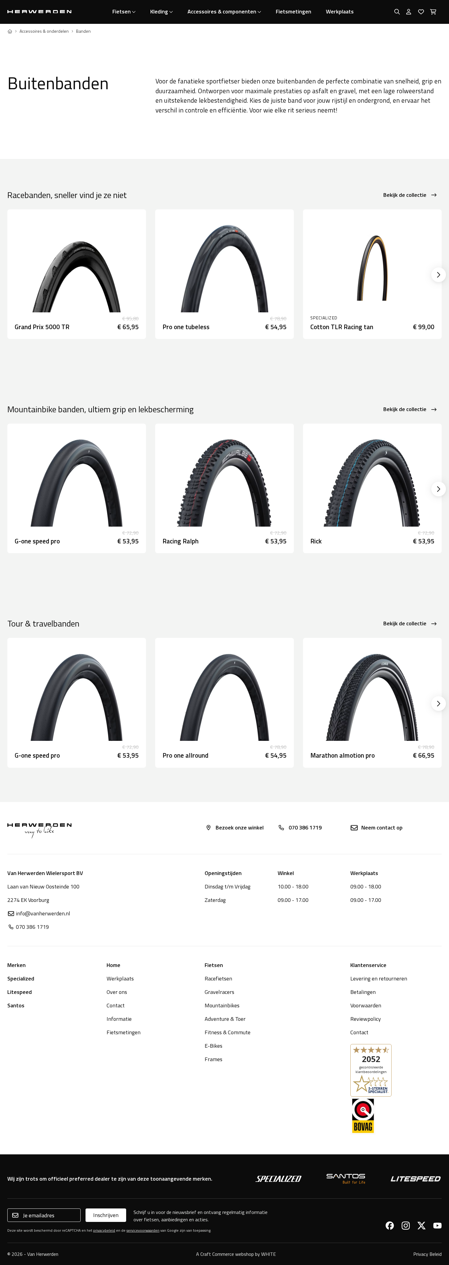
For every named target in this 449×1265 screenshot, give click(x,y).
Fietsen (121, 11)
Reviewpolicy (365, 1019)
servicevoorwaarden (142, 1230)
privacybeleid (104, 1230)
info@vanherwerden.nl (43, 913)
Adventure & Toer (225, 1019)
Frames (213, 1059)
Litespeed (19, 992)
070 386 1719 (305, 827)
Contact (116, 1005)
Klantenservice (368, 965)
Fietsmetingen (293, 11)
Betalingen (363, 992)
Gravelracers (219, 992)
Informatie (119, 1019)
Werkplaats (340, 11)
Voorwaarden (365, 1005)
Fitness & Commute (227, 1032)
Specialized (20, 978)
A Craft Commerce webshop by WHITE (236, 1254)
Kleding (159, 11)
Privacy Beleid (427, 1254)
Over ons (117, 992)
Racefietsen (218, 978)
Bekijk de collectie (404, 195)
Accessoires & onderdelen (44, 31)
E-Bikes (213, 1046)
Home (113, 965)
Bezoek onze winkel (240, 827)
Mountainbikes (222, 1005)
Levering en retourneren (378, 978)
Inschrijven (106, 1215)
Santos (15, 1005)
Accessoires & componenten (222, 11)
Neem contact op (382, 827)
